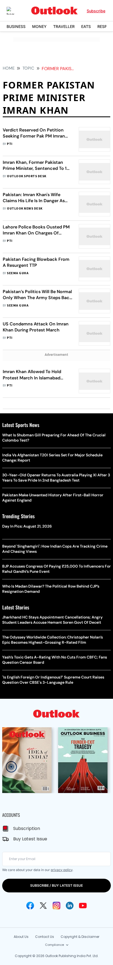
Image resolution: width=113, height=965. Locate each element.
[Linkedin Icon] (69, 905)
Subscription (26, 828)
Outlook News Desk (24, 208)
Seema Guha (18, 273)
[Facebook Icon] (30, 905)
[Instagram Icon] (56, 905)
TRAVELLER (64, 26)
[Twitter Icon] (43, 905)
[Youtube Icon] (82, 905)
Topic (28, 68)
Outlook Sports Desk (26, 176)
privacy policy (61, 870)
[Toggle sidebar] (14, 11)
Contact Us (44, 936)
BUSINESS (16, 26)
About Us (21, 936)
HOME (9, 68)
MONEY (39, 26)
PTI (9, 144)
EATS (86, 26)
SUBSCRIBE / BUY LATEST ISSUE (56, 885)
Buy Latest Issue (30, 839)
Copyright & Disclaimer (80, 936)
